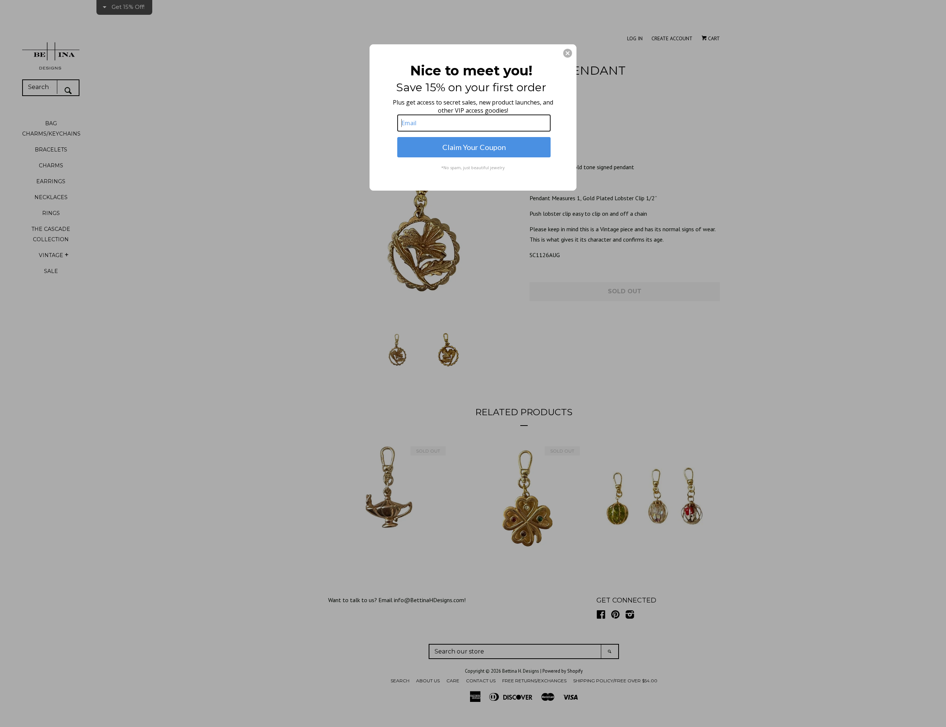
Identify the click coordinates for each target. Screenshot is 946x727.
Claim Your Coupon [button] (474, 147)
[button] (567, 53)
